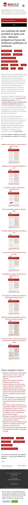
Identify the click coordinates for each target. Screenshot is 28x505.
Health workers (17, 54)
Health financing (5, 54)
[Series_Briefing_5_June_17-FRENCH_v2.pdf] (14, 242)
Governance (18, 51)
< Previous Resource (7, 466)
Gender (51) (20, 438)
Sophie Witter (19, 131)
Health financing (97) (19, 441)
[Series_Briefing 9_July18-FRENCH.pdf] (14, 328)
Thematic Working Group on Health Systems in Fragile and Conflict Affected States (14, 103)
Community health (6, 51)
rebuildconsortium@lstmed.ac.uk (14, 479)
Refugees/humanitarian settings (9, 61)
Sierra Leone (14, 65)
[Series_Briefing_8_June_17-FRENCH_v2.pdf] (14, 306)
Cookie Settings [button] (6, 501)
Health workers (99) (6, 445)
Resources (8, 10)
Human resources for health (8, 58)
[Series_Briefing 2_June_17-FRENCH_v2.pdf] (14, 177)
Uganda (23, 65)
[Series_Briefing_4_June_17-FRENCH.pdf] (14, 220)
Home (2, 10)
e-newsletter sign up (14, 483)
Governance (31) (6, 441)
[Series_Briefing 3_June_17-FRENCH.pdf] (14, 198)
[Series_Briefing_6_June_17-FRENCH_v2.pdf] (14, 263)
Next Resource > (22, 465)
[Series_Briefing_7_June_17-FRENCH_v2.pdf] (14, 285)
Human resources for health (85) (9, 448)
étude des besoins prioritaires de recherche (13, 99)
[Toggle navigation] (23, 4)
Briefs (13, 68)
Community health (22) (7, 438)
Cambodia (4, 65)
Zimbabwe (4, 68)
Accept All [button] (14, 501)
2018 (20, 68)
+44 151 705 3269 (14, 478)
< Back (3, 461)
